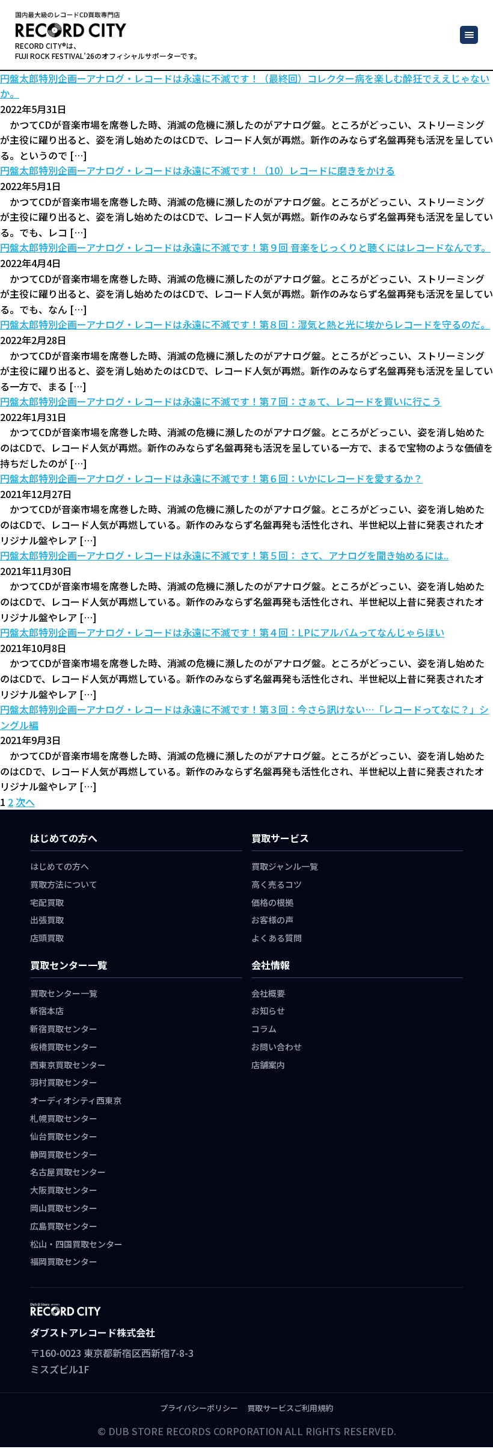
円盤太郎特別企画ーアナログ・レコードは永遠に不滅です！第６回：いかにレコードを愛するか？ (211, 478)
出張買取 (47, 920)
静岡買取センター (63, 1154)
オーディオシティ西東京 (75, 1100)
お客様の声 (272, 920)
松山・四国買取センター (76, 1244)
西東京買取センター (68, 1065)
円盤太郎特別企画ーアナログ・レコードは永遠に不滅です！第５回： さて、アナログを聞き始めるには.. (224, 555)
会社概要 (268, 993)
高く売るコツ (276, 884)
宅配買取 (47, 902)
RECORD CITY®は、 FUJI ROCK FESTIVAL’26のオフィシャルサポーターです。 (108, 51)
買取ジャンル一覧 (284, 866)
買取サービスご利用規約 (290, 1408)
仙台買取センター (63, 1136)
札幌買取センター (63, 1118)
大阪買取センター (63, 1190)
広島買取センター (63, 1226)
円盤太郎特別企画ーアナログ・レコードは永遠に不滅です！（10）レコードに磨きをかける (197, 170)
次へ (25, 802)
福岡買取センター (63, 1261)
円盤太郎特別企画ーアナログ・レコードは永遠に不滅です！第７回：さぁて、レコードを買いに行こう (220, 401)
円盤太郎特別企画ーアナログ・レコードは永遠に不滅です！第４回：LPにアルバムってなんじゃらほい (222, 632)
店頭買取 (47, 938)
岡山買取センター (63, 1208)
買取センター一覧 (63, 993)
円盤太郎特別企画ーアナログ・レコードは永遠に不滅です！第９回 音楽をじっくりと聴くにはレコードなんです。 (245, 247)
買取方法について (63, 884)
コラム (264, 1029)
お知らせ (268, 1010)
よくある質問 (276, 938)
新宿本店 (47, 1010)
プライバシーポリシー (199, 1408)
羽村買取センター (63, 1082)
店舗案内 (268, 1065)
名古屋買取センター (68, 1172)
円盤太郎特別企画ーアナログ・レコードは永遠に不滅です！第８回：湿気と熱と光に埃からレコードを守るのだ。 (245, 324)
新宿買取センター (63, 1029)
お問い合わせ (276, 1047)
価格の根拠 (272, 902)
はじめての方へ (59, 866)
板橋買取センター (63, 1047)
